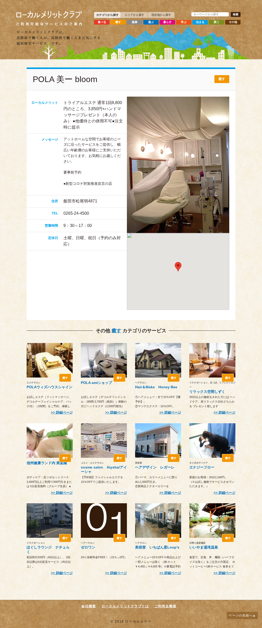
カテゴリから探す (107, 14)
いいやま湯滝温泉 (203, 547)
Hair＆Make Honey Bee (156, 387)
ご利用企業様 (166, 606)
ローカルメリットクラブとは (125, 606)
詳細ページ (64, 412)
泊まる (200, 22)
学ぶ (184, 22)
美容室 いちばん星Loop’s (157, 547)
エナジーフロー (201, 467)
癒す (118, 22)
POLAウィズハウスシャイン (49, 387)
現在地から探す (161, 14)
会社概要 (88, 606)
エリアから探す (134, 14)
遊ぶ (151, 22)
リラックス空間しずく (207, 392)
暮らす (167, 22)
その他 (233, 22)
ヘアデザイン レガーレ (154, 467)
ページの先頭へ (240, 615)
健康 (134, 22)
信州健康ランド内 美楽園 (47, 463)
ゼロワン (88, 547)
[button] (178, 266)
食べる (102, 22)
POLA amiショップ (96, 383)
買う (216, 22)
